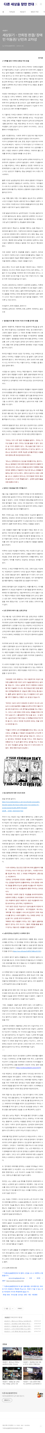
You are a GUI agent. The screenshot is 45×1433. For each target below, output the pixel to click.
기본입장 (12, 12)
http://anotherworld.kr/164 (15, 1281)
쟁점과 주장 (35, 12)
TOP (40, 1426)
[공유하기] (10, 1308)
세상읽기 (23, 12)
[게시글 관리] (12, 1308)
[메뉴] (40, 4)
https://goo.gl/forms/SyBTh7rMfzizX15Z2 (27, 951)
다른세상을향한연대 (9, 1393)
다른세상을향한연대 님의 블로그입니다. (13, 1396)
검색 (36, 4)
